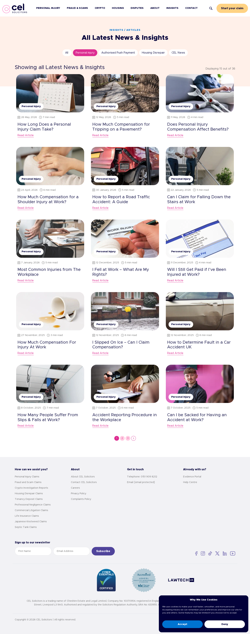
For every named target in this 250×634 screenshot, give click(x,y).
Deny (224, 624)
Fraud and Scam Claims (28, 482)
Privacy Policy (78, 493)
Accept (182, 624)
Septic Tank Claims (26, 527)
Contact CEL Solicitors (84, 482)
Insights (172, 8)
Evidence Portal (192, 477)
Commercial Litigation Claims (31, 510)
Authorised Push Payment (118, 52)
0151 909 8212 (149, 477)
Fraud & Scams (77, 8)
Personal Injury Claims (27, 477)
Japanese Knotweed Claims (31, 521)
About (155, 8)
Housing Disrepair (153, 52)
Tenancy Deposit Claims (29, 499)
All (66, 52)
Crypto (100, 8)
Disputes (137, 8)
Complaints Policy (81, 499)
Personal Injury (48, 8)
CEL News (178, 52)
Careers (75, 488)
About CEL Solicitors (83, 477)
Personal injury (85, 52)
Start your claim (232, 8)
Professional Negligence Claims (33, 505)
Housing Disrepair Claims (29, 493)
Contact (191, 8)
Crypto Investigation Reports (31, 488)
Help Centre (190, 482)
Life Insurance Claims (27, 516)
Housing (118, 8)
